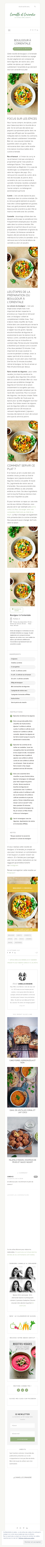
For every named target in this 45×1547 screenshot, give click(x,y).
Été (16, 939)
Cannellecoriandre (25, 984)
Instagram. (14, 866)
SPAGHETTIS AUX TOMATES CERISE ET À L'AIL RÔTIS (22, 963)
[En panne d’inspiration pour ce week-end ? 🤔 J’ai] (5, 1492)
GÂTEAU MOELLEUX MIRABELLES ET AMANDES (23, 960)
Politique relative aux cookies (26, 1538)
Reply (36, 1176)
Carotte (19, 935)
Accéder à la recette (22, 49)
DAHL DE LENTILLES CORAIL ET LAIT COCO (22, 1111)
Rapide (10, 942)
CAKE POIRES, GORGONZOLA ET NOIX (23, 1061)
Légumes (28, 939)
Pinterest (10, 873)
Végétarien (18, 942)
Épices (10, 939)
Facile (21, 939)
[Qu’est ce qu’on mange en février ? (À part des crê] (23, 1492)
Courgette (27, 935)
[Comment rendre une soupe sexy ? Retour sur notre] (17, 1492)
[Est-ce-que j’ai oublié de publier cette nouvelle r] (11, 1492)
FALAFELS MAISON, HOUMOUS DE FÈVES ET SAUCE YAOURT (22, 1161)
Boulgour (11, 935)
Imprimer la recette (17, 610)
